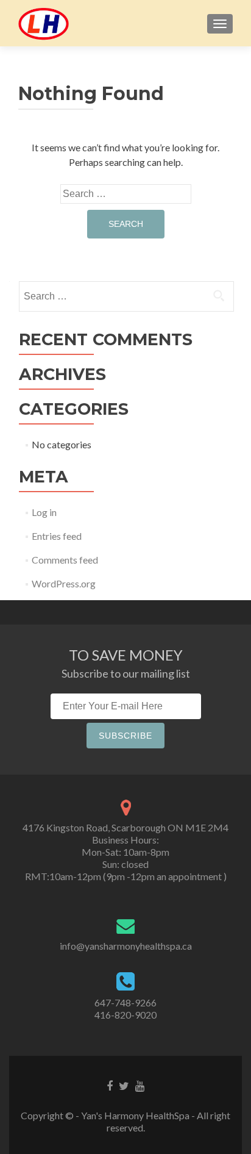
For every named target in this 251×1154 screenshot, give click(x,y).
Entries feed (57, 536)
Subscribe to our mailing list (126, 673)
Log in (44, 512)
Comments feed (65, 559)
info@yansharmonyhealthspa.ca (126, 946)
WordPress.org (64, 583)
